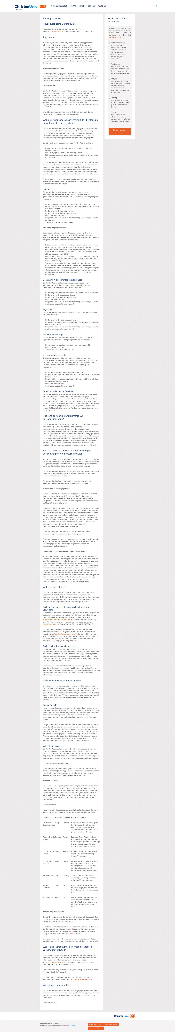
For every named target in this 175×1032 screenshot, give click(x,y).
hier (49, 927)
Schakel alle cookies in (95, 1024)
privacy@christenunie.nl (58, 962)
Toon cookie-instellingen (111, 1024)
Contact (92, 6)
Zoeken (156, 6)
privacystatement (115, 37)
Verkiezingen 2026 (59, 6)
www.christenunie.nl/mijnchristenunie (56, 619)
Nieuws (73, 6)
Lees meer (73, 1025)
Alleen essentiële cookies (96, 1028)
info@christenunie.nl (57, 31)
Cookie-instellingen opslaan (120, 131)
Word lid (102, 6)
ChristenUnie (18, 5)
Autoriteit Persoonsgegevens (64, 634)
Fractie (82, 6)
